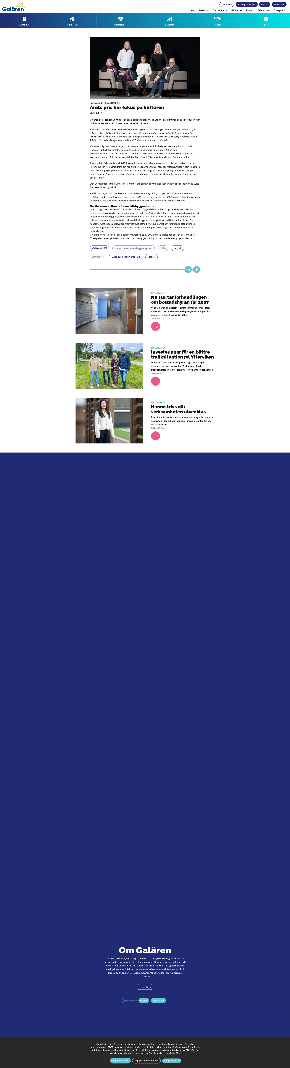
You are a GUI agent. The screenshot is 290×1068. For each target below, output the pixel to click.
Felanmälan (264, 10)
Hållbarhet (236, 10)
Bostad (264, 4)
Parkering (203, 10)
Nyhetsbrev (145, 986)
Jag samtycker (120, 1060)
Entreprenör (280, 10)
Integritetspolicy (172, 1060)
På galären (97, 102)
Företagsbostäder (246, 4)
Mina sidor (279, 4)
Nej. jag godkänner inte (146, 1060)
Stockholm (226, 4)
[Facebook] (196, 271)
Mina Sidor (158, 1000)
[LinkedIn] (187, 271)
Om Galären (219, 10)
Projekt (250, 10)
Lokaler (191, 10)
